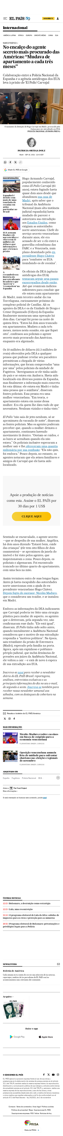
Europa (29, 35)
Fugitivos (16, 778)
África (21, 35)
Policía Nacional (29, 778)
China (50, 35)
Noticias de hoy (46, 1113)
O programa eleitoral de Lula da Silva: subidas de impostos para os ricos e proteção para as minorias (31, 916)
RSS (32, 1113)
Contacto (12, 1107)
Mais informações (9, 791)
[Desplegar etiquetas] (58, 778)
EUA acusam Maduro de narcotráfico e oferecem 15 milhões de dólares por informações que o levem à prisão (11, 242)
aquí (45, 798)
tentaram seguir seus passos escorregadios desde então (40, 280)
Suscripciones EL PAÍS (42, 1110)
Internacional (15, 28)
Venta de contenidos (24, 1107)
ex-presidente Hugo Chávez (39, 253)
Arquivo (7, 997)
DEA (40, 778)
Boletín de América (13, 971)
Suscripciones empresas (21, 1113)
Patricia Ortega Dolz (31, 150)
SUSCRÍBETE (48, 18)
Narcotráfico (10, 43)
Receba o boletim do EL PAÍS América (23, 713)
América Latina (9, 35)
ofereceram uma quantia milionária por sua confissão (30, 448)
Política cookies (48, 1107)
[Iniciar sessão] (57, 18)
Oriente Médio (40, 35)
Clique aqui (31, 516)
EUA (56, 35)
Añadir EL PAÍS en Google (17, 170)
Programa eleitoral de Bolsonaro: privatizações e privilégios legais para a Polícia (31, 925)
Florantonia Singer (28, 744)
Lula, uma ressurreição (21, 909)
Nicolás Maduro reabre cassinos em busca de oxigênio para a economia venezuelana (39, 737)
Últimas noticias (12, 898)
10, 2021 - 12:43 (34, 155)
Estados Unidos (37, 222)
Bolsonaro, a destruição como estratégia (29, 903)
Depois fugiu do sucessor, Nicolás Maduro (30, 593)
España (6, 778)
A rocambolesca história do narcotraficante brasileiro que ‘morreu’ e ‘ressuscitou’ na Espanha (11, 280)
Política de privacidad (19, 1110)
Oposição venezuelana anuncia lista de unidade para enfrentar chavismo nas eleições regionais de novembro (39, 757)
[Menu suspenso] (5, 18)
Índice (37, 1113)
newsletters (10, 964)
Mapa (31, 1110)
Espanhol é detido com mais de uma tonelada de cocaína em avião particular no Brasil (10, 204)
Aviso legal (37, 1107)
